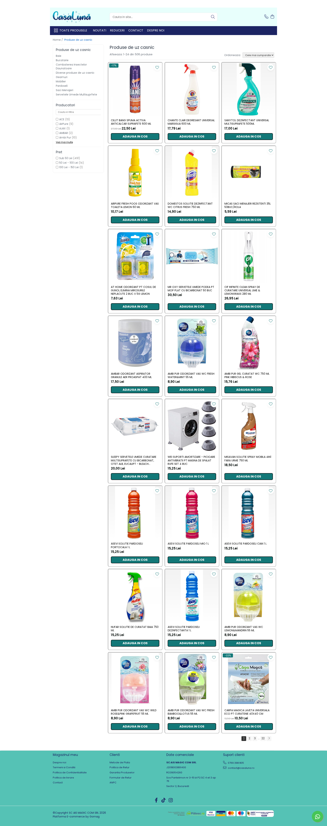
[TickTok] (163, 800)
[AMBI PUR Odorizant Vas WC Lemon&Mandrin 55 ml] (249, 596)
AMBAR (63, 133)
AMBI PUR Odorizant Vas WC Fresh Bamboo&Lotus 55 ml (191, 712)
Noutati (99, 30)
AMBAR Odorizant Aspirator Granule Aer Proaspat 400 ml (131, 375)
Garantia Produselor (122, 772)
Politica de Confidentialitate (70, 772)
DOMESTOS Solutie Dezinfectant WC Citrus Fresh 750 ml (190, 205)
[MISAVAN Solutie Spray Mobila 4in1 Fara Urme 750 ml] (249, 426)
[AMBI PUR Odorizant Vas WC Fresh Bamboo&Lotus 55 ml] (192, 679)
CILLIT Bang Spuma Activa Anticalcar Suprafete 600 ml (131, 122)
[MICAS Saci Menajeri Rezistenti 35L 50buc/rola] (249, 173)
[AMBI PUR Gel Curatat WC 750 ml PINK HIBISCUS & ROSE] (249, 343)
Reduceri (117, 30)
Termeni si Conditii (64, 767)
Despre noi (155, 30)
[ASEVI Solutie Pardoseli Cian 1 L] (249, 513)
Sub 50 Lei (65, 158)
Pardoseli (62, 86)
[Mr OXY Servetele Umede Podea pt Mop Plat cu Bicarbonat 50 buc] (192, 256)
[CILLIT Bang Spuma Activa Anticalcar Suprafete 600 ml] (135, 89)
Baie (58, 56)
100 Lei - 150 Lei (69, 167)
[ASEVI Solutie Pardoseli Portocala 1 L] (135, 513)
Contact (135, 30)
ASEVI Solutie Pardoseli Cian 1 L (245, 543)
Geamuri (61, 77)
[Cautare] (212, 17)
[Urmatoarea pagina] (268, 738)
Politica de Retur (119, 767)
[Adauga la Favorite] (157, 67)
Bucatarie (62, 60)
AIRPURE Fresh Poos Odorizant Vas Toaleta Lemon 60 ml (135, 205)
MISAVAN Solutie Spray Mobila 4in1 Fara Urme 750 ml (247, 458)
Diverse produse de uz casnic (75, 73)
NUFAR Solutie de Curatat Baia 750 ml (135, 628)
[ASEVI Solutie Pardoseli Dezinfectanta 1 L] (192, 596)
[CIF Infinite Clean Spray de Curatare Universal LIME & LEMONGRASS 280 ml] (249, 256)
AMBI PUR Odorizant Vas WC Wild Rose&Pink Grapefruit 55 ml (133, 712)
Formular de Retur (121, 777)
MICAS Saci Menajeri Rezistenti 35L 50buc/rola (247, 205)
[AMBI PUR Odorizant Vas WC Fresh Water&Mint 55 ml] (192, 343)
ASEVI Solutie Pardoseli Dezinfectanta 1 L (184, 628)
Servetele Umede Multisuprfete (76, 94)
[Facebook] (156, 800)
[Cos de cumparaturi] (272, 17)
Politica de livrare (63, 777)
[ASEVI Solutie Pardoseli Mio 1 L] (192, 513)
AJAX (62, 128)
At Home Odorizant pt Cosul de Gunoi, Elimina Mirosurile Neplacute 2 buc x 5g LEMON (133, 290)
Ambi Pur (65, 137)
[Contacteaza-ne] (266, 17)
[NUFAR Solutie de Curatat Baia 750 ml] (135, 596)
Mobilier (61, 81)
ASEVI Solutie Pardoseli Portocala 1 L (127, 545)
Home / (58, 40)
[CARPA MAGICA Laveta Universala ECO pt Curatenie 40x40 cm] (249, 679)
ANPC (113, 782)
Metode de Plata (120, 762)
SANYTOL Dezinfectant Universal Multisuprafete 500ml (246, 122)
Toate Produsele (73, 30)
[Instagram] (170, 800)
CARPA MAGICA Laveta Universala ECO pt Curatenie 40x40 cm (246, 712)
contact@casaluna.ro (241, 768)
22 (263, 738)
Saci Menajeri (64, 90)
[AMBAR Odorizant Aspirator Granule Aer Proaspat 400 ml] (135, 343)
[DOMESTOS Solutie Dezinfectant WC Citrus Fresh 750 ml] (192, 173)
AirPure (63, 124)
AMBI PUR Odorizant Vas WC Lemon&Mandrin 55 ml (243, 628)
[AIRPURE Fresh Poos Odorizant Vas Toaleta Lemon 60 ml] (135, 173)
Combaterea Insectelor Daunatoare (71, 66)
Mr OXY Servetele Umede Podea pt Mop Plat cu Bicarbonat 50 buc (191, 288)
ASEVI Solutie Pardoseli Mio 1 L (188, 543)
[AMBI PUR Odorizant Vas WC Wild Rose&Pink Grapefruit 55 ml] (135, 679)
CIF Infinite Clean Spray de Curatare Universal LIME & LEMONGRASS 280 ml (242, 290)
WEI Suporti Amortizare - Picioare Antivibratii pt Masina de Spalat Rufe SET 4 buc (191, 460)
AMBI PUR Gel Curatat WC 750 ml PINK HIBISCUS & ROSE (246, 375)
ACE (61, 119)
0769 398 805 (235, 763)
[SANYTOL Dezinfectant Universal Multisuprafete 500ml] (249, 89)
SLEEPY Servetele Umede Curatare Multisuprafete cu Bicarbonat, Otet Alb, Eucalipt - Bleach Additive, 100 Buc (133, 460)
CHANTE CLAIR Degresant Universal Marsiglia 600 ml (191, 122)
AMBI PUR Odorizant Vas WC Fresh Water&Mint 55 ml (191, 375)
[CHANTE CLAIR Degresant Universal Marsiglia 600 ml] (192, 89)
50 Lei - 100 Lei (68, 163)
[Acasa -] (72, 16)
